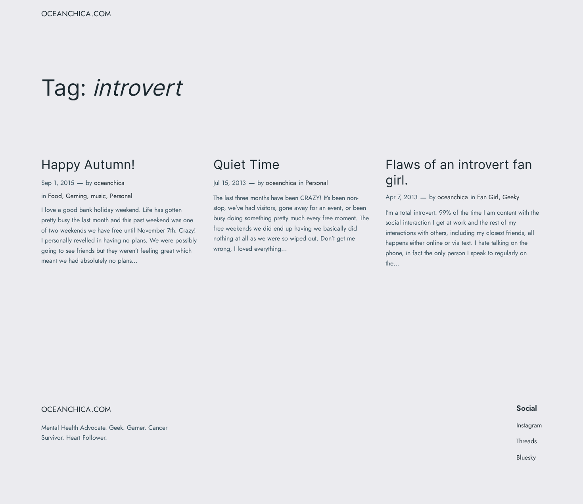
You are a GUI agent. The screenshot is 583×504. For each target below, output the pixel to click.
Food (55, 195)
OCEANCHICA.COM (76, 13)
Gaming (76, 195)
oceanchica (109, 182)
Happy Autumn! (88, 164)
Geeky (510, 197)
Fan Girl (488, 197)
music (98, 195)
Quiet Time (246, 164)
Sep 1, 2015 (57, 182)
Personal (121, 195)
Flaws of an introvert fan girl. (458, 172)
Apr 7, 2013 (401, 197)
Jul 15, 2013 (229, 182)
